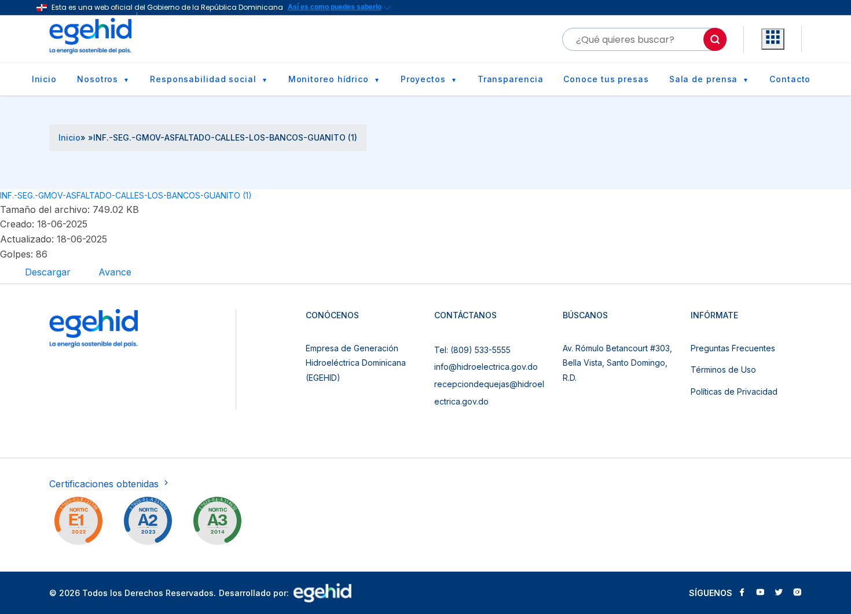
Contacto (789, 79)
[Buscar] (715, 39)
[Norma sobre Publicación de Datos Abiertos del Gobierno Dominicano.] (217, 523)
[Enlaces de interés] (772, 39)
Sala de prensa (703, 79)
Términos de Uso (723, 369)
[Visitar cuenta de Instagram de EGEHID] (797, 593)
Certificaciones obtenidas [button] (105, 484)
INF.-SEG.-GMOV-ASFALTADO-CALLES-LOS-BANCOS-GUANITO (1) (126, 195)
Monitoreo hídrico (328, 79)
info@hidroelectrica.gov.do (486, 367)
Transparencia (511, 79)
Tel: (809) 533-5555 (472, 350)
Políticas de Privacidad (734, 391)
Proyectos (423, 79)
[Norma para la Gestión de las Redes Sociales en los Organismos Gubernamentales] (78, 523)
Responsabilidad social (203, 79)
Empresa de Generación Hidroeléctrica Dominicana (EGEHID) (356, 363)
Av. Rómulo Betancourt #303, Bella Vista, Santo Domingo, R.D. (617, 363)
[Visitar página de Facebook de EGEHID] (741, 593)
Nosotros (97, 79)
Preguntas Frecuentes (733, 348)
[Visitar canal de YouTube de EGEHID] (760, 593)
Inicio (44, 79)
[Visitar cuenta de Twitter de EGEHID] (778, 593)
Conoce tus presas (605, 79)
